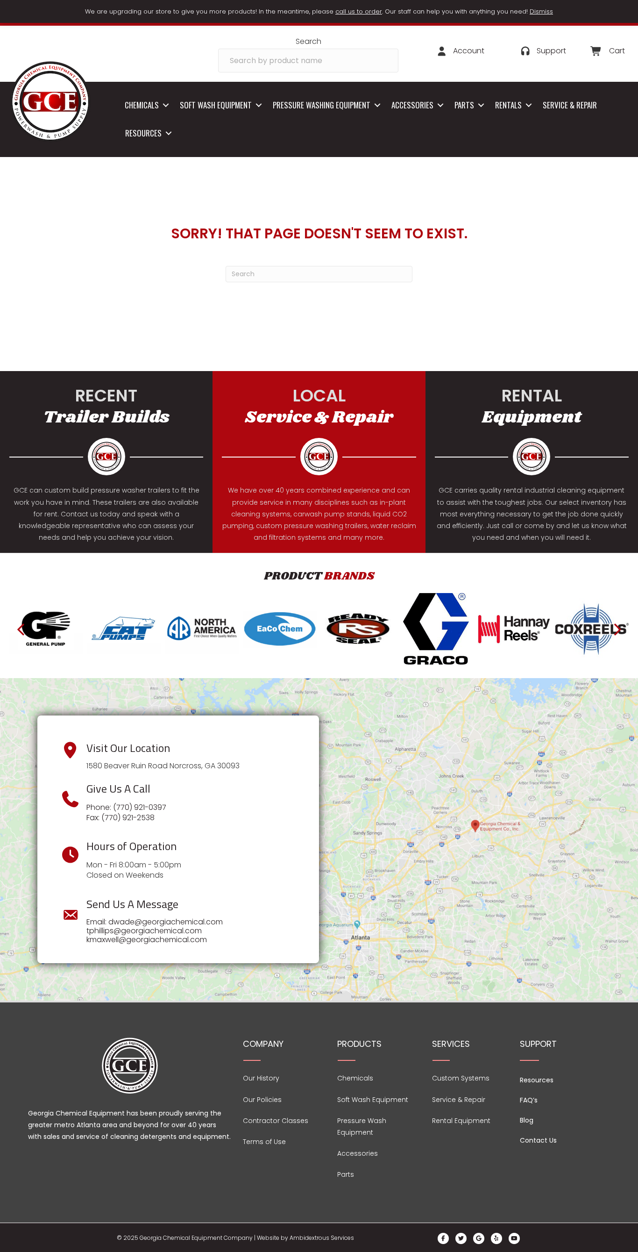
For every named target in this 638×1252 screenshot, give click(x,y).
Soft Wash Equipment (216, 105)
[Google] (479, 1238)
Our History (261, 1078)
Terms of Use (264, 1141)
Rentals (508, 105)
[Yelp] (496, 1238)
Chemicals (142, 105)
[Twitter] (461, 1238)
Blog (526, 1120)
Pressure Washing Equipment (321, 105)
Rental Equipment (461, 1120)
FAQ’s (529, 1100)
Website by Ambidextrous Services (305, 1238)
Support (551, 50)
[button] (165, 105)
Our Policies (262, 1099)
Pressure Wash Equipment (361, 1126)
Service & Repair (570, 105)
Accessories (412, 105)
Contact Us (538, 1140)
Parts (464, 105)
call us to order (358, 11)
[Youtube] (514, 1238)
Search (308, 41)
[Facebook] (443, 1238)
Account (468, 50)
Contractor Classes (275, 1120)
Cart (617, 50)
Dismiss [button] (541, 11)
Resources (143, 133)
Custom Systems (460, 1078)
